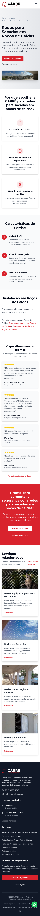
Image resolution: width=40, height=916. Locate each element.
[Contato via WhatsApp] (34, 904)
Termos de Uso (27, 907)
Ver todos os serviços (33, 563)
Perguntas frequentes (10, 854)
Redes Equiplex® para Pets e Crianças (17, 840)
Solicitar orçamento (12, 59)
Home (4, 18)
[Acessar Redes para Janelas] (20, 723)
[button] (20, 75)
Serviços (12, 18)
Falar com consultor (10, 64)
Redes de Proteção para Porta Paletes (17, 844)
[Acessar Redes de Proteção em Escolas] (20, 675)
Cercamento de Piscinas (11, 836)
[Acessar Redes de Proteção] (20, 630)
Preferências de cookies (12, 907)
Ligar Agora (20, 884)
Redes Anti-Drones (9, 848)
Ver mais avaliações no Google (20, 476)
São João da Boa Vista (13, 813)
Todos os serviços (9, 851)
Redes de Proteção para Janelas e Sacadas (19, 832)
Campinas (8, 805)
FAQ (18, 904)
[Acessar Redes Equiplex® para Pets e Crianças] (20, 579)
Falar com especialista (20, 535)
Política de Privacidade (29, 904)
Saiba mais (8, 612)
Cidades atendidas (9, 821)
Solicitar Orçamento (20, 877)
